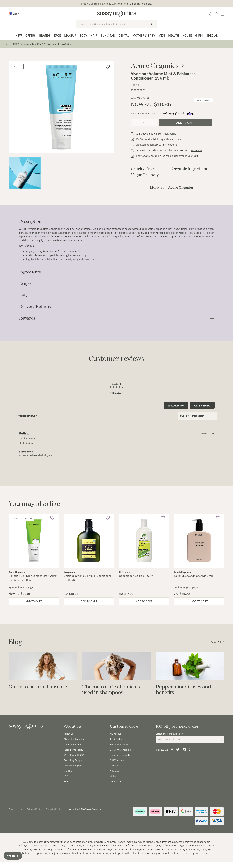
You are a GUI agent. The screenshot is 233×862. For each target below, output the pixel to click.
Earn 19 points (203, 100)
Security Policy (54, 809)
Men (161, 35)
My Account (116, 733)
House (187, 35)
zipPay (113, 776)
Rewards (27, 318)
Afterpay (114, 770)
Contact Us (115, 781)
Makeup (70, 35)
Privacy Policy (34, 809)
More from (172, 187)
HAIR (14, 43)
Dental (124, 35)
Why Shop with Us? (74, 755)
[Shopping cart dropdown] (222, 13)
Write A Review (202, 405)
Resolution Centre (119, 744)
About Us (68, 733)
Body (83, 35)
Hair (94, 35)
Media (67, 781)
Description (30, 221)
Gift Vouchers (117, 760)
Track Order (116, 739)
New (19, 35)
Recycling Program (74, 760)
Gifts (199, 35)
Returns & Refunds (120, 755)
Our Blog (68, 770)
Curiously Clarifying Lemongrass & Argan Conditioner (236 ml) (33, 578)
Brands (45, 35)
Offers (30, 35)
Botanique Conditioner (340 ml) (193, 576)
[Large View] (25, 173)
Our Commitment (73, 744)
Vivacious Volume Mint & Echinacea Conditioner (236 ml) (46, 43)
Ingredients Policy (73, 749)
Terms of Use (16, 809)
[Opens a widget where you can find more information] (12, 856)
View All (216, 642)
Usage (25, 283)
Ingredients (30, 272)
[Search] (152, 24)
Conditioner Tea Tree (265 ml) (137, 576)
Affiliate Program (73, 765)
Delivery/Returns (35, 306)
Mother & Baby (144, 35)
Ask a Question (176, 405)
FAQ (23, 295)
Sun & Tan (108, 35)
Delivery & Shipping (120, 749)
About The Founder (74, 739)
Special (212, 35)
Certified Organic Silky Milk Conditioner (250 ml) (87, 578)
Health (173, 35)
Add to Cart (185, 122)
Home (5, 43)
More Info (196, 150)
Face (57, 35)
